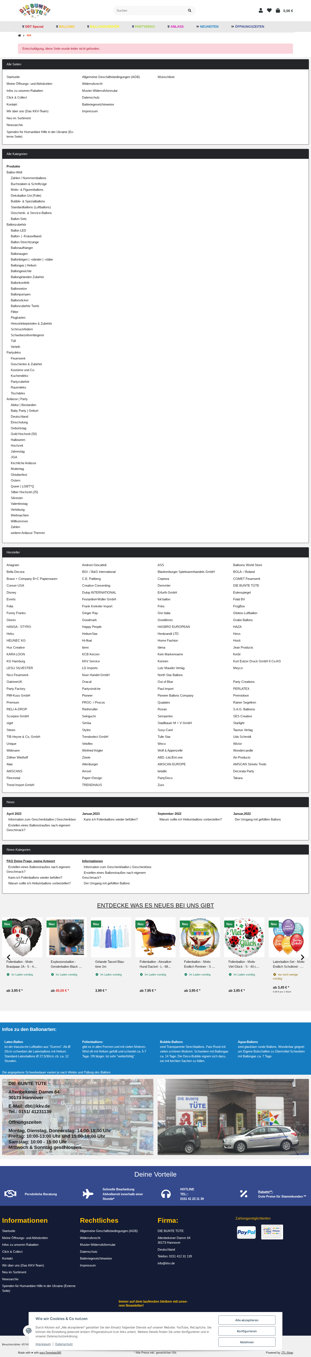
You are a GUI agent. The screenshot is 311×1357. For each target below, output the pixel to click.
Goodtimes (165, 620)
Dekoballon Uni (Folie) (26, 195)
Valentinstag (19, 503)
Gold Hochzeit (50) (24, 434)
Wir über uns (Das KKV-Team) (27, 111)
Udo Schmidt (242, 736)
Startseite (13, 77)
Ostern (15, 480)
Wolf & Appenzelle (170, 750)
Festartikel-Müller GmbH (99, 599)
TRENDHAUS (92, 785)
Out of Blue (165, 681)
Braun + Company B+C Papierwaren (32, 578)
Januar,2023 (91, 813)
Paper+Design (92, 778)
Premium (13, 702)
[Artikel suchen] (190, 10)
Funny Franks (16, 613)
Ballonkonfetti (20, 282)
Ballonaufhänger (22, 248)
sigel (10, 723)
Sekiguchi (89, 716)
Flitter (14, 312)
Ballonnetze (19, 288)
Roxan (162, 709)
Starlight (238, 723)
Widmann (13, 750)
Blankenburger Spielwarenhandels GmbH (186, 572)
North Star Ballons (170, 675)
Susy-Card (165, 730)
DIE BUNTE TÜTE (246, 585)
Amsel (86, 771)
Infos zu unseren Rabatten (25, 90)
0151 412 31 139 (180, 1256)
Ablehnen (247, 1342)
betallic (162, 771)
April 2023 (14, 813)
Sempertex (165, 716)
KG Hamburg (16, 661)
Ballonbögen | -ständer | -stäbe (32, 259)
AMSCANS (14, 771)
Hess (237, 633)
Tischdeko (18, 393)
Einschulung (19, 422)
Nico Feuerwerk (18, 675)
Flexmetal (13, 778)
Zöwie (86, 757)
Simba (86, 723)
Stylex (86, 730)
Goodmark (89, 620)
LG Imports (90, 668)
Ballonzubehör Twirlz (25, 306)
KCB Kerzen (90, 654)
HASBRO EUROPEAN (174, 626)
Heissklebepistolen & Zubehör (31, 323)
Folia (10, 606)
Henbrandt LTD (168, 633)
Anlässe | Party (17, 399)
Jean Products (243, 647)
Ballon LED (18, 230)
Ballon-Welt (14, 172)
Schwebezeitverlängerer (27, 335)
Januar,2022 (242, 813)
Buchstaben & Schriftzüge (29, 184)
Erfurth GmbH (167, 592)
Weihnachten (20, 515)
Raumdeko (18, 387)
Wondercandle (243, 750)
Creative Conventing (96, 585)
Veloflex (87, 743)
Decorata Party (243, 771)
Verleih (15, 347)
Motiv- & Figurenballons (27, 189)
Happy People (92, 626)
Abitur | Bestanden (23, 405)
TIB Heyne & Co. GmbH (23, 736)
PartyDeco (165, 778)
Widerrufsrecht (92, 83)
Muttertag (17, 469)
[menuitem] (33, 26)
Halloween (18, 440)
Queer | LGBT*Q (22, 486)
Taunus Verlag (243, 730)
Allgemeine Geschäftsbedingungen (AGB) (111, 77)
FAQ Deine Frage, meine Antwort (31, 861)
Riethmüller (90, 709)
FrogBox (239, 606)
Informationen (92, 861)
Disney (11, 592)
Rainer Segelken (244, 702)
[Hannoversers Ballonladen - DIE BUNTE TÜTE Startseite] (35, 10)
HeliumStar (90, 633)
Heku (10, 633)
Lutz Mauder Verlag (171, 668)
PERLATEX (241, 688)
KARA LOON (16, 654)
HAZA (237, 626)
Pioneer (87, 695)
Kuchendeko (19, 375)
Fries (161, 606)
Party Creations (244, 681)
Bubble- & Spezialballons (28, 201)
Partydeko (14, 352)
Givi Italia (164, 613)
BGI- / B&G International (99, 572)
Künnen (163, 661)
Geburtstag (18, 428)
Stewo (11, 730)
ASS (161, 565)
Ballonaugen (19, 253)
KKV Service (91, 661)
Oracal (86, 681)
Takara (237, 778)
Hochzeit (17, 445)
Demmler (164, 585)
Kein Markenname (170, 654)
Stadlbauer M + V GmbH (175, 723)
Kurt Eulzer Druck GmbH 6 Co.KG (257, 661)
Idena (161, 647)
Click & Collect (17, 97)
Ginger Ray (90, 613)
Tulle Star (164, 736)
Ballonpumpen (20, 294)
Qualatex (164, 702)
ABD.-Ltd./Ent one (170, 757)
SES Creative (242, 716)
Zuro (161, 785)
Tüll (13, 341)
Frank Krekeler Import (97, 606)
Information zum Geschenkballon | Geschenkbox (42, 819)
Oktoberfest (19, 474)
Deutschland (19, 416)
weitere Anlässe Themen (28, 533)
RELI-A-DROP (17, 709)
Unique (11, 743)
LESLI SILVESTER (20, 668)
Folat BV (239, 599)
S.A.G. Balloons (244, 709)
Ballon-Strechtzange (25, 242)
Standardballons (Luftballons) (31, 207)
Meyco (238, 668)
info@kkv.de (166, 1263)
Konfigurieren (247, 1331)
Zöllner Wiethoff (17, 757)
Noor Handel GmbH (96, 675)
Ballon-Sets (19, 219)
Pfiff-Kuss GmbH (18, 695)
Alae (10, 764)
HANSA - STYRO (19, 626)
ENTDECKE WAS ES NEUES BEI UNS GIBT (155, 905)
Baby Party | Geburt (24, 410)
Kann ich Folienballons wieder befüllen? (111, 819)
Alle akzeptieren (247, 1320)
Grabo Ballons (243, 620)
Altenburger (90, 764)
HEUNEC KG (16, 640)
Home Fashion (168, 640)
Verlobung (18, 509)
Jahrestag (18, 451)
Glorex (11, 620)
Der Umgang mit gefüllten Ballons (258, 819)
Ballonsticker (20, 300)
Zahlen (15, 527)
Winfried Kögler (92, 750)
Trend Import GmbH (20, 785)
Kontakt (12, 104)
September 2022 (169, 813)
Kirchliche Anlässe (23, 463)
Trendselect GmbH (95, 736)
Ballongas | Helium (24, 265)
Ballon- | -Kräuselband (26, 236)
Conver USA (15, 585)
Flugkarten (18, 317)
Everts (11, 599)
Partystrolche (91, 688)
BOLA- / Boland (244, 572)
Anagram (13, 565)
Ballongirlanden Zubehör (27, 277)
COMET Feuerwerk (246, 578)
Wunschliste (166, 77)
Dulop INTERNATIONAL (99, 592)
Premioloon (241, 695)
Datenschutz (64, 1344)
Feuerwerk (18, 358)
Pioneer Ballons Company (176, 695)
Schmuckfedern (22, 329)
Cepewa (163, 578)
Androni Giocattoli (94, 565)
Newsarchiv (15, 125)
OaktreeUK (14, 681)
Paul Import (165, 688)
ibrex (85, 647)
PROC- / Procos (93, 702)
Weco (162, 743)
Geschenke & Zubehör (26, 364)
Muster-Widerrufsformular (100, 90)
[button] (261, 10)
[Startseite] (19, 36)
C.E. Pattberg (91, 578)
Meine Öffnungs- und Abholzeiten (29, 83)
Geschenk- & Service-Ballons (31, 213)
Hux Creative (16, 647)
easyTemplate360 (50, 1352)
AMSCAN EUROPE (172, 764)
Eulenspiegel (242, 592)
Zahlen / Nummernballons (28, 178)
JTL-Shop (287, 1352)
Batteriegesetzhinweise (98, 104)
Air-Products (241, 757)
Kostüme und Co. (23, 370)
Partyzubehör (20, 381)
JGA (14, 457)
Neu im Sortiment (19, 118)
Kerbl (236, 654)
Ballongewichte (21, 271)
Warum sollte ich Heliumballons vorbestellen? (190, 819)
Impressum (43, 1344)
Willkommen (19, 521)
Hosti (236, 640)
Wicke (237, 743)
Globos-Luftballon (245, 613)
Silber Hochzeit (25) (24, 492)
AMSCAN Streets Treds (249, 764)
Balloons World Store (247, 565)
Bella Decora (15, 572)
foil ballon (164, 599)
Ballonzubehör (16, 224)
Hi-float (87, 640)
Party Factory (16, 688)
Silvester (17, 498)
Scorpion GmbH (18, 716)
